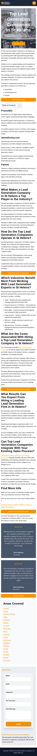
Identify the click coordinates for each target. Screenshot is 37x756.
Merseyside (7, 628)
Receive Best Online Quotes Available (18, 389)
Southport (6, 654)
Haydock (4, 504)
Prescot (9, 504)
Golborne (11, 507)
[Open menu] (34, 3)
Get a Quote (17, 43)
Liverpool (6, 625)
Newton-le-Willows (19, 504)
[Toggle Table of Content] (19, 105)
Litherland (6, 634)
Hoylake (6, 657)
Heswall (5, 651)
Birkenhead (7, 640)
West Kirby (6, 660)
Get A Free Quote (18, 596)
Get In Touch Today (18, 99)
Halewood (6, 620)
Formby (5, 649)
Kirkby (5, 617)
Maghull (5, 623)
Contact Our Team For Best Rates (18, 273)
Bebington (6, 643)
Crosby (5, 637)
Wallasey (6, 646)
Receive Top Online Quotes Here (18, 511)
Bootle (5, 631)
